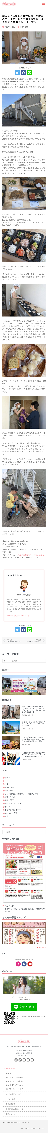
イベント (8, 780)
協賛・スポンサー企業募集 (14, 1077)
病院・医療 (9, 800)
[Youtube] (29, 963)
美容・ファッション (13, 803)
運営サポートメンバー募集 (14, 1089)
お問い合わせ (10, 1114)
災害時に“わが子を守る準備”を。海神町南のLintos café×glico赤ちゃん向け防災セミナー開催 (33, 739)
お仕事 (7, 777)
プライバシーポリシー (38, 1129)
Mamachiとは (10, 1068)
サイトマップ (25, 1129)
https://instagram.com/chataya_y (30, 554)
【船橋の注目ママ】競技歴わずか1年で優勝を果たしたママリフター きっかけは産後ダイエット (33, 755)
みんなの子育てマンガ (13, 1094)
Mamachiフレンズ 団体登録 (14, 1081)
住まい (7, 784)
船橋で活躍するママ (13, 810)
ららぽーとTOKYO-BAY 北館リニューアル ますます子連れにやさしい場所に (33, 724)
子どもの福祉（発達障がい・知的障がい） (22, 793)
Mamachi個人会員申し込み (14, 1085)
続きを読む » (41, 947)
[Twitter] (20, 1059)
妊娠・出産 (9, 790)
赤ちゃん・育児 (11, 813)
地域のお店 (24, 27)
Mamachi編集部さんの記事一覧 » (18, 616)
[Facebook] (24, 963)
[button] (43, 3)
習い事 (7, 806)
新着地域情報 (10, 1104)
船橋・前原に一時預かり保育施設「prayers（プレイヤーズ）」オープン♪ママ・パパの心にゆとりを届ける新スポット (34, 709)
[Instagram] (18, 963)
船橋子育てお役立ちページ (14, 1109)
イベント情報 (10, 1099)
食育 (6, 816)
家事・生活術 (10, 797)
